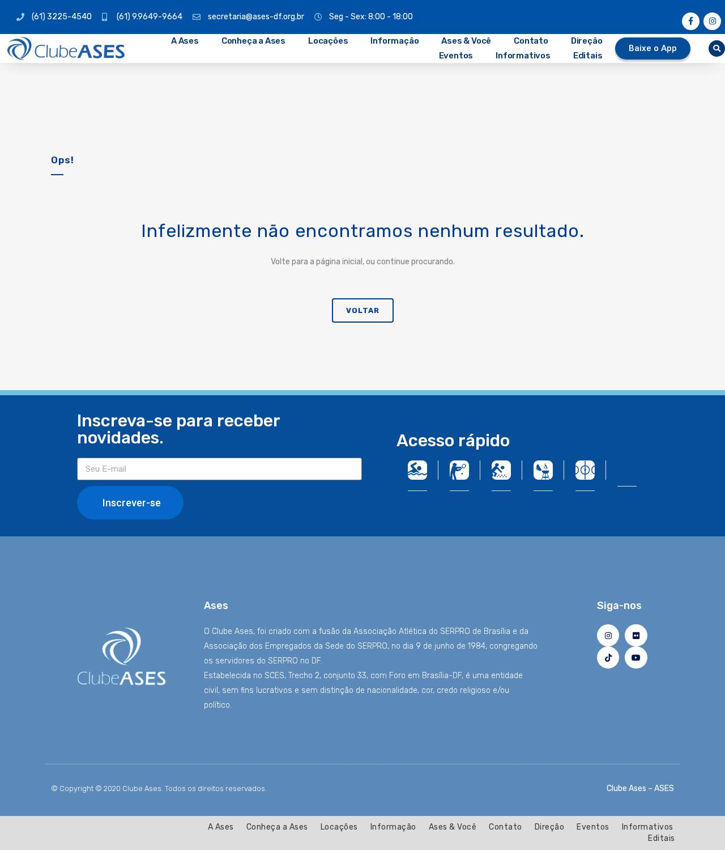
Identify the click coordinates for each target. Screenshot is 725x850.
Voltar (362, 310)
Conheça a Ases (253, 41)
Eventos (456, 55)
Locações (328, 41)
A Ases (185, 41)
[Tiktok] (608, 657)
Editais (588, 55)
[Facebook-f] (691, 21)
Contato (531, 41)
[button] (717, 48)
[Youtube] (636, 657)
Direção (587, 41)
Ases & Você (466, 41)
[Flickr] (636, 635)
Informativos (523, 55)
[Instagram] (712, 21)
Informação (394, 41)
